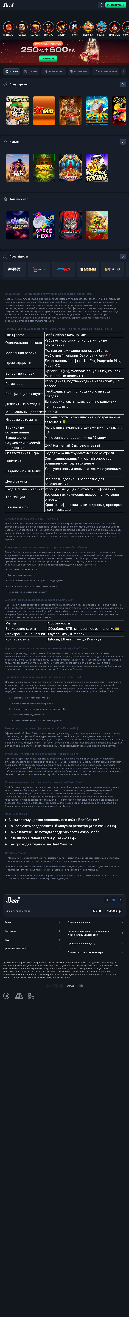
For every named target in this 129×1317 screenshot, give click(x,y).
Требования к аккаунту (81, 943)
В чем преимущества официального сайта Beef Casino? (53, 820)
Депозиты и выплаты (17, 948)
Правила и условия (79, 922)
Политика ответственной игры (85, 952)
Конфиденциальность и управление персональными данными (88, 933)
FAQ (7, 939)
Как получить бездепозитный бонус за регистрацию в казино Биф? (63, 826)
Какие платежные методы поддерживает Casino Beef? (53, 832)
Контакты (10, 931)
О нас (8, 922)
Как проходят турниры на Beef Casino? (40, 844)
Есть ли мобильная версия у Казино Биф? (42, 838)
